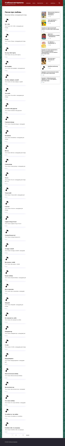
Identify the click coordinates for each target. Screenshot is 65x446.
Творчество (40, 3)
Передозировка (9, 358)
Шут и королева (9, 289)
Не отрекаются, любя (10, 318)
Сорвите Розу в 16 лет (11, 221)
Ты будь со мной (9, 248)
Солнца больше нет (10, 235)
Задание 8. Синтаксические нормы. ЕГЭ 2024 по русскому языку (50, 72)
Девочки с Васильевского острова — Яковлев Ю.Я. (54, 35)
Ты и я (6, 178)
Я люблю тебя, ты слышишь (12, 427)
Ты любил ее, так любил (11, 414)
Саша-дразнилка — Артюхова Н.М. (52, 20)
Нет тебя (7, 24)
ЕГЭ (47, 3)
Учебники (28, 3)
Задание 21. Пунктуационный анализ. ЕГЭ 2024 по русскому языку (50, 28)
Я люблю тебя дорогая (11, 108)
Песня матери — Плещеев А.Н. (52, 59)
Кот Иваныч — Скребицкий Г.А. (52, 42)
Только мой (8, 193)
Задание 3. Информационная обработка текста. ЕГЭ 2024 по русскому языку (49, 79)
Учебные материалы (14, 2)
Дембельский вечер (53, 66)
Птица (6, 39)
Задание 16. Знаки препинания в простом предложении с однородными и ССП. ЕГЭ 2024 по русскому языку (49, 51)
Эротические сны (9, 387)
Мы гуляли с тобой (10, 262)
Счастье (7, 206)
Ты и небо (7, 93)
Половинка (8, 135)
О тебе (7, 345)
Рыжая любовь (9, 275)
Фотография (8, 66)
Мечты (7, 150)
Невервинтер (8, 331)
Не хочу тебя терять (10, 53)
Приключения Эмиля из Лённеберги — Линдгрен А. (53, 13)
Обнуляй (7, 303)
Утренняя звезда (9, 122)
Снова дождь (8, 164)
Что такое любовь (10, 400)
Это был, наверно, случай (12, 80)
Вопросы (53, 3)
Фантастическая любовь (11, 373)
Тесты (33, 3)
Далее (27, 435)
